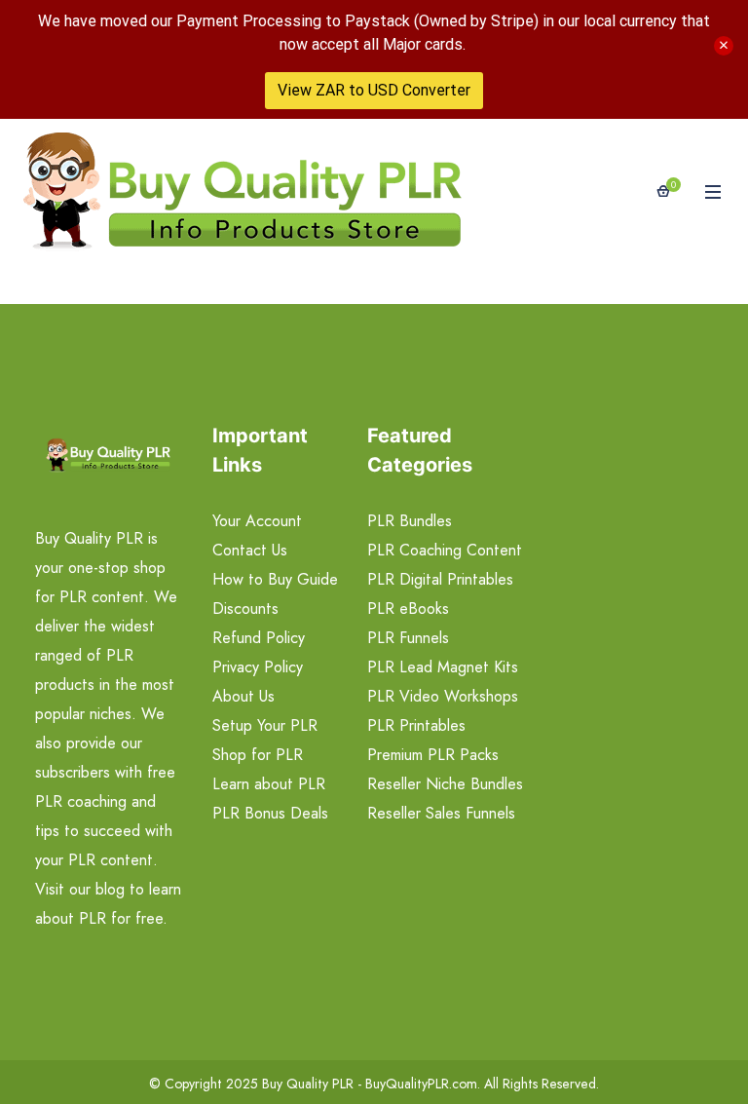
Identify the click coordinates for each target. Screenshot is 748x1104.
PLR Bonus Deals (270, 813)
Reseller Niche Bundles (445, 784)
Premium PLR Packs (433, 754)
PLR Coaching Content (444, 550)
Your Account (257, 521)
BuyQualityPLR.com (421, 1083)
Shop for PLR (257, 754)
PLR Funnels (408, 638)
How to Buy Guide (275, 579)
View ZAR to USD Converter (374, 90)
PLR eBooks (408, 608)
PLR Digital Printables (440, 579)
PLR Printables (416, 725)
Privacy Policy (257, 667)
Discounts (245, 608)
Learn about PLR (268, 784)
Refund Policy (258, 638)
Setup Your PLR (265, 725)
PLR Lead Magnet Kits (442, 667)
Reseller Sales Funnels (441, 813)
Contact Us (249, 550)
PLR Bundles (409, 521)
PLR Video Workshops (442, 696)
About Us (243, 696)
